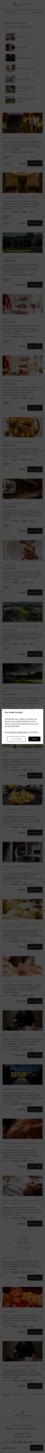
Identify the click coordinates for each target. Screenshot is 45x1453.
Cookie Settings (16, 739)
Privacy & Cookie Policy (18, 732)
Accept (34, 739)
